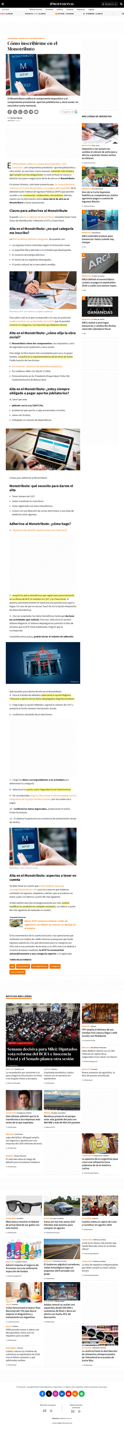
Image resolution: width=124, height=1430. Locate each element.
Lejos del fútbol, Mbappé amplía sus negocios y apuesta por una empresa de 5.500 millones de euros (24, 1140)
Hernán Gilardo (16, 118)
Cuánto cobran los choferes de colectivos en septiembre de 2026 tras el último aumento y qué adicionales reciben (23, 1356)
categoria (55, 966)
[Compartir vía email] (36, 112)
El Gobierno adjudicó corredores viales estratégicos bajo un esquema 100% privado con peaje (62, 1269)
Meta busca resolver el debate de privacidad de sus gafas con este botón (22, 1225)
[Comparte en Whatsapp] (20, 112)
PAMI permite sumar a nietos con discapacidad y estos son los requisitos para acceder (22, 1332)
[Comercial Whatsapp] (79, 1411)
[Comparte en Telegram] (31, 112)
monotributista (17, 972)
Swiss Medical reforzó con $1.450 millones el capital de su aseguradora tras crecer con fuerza (99, 1054)
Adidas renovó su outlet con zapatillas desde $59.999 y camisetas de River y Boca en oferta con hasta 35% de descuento (60, 1311)
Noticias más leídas (19, 996)
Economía (49, 9)
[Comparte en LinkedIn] (25, 112)
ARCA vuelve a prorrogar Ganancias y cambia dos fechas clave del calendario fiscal (99, 326)
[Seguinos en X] (49, 1394)
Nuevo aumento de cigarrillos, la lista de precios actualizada (98, 1074)
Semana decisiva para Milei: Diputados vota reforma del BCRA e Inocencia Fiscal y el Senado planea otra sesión (42, 1053)
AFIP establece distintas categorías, (30, 239)
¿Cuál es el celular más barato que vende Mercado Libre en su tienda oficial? (99, 1246)
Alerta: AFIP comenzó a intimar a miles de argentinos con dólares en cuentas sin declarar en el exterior (50, 925)
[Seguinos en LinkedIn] (62, 1394)
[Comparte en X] (15, 112)
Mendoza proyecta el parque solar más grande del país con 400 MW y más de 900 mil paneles (62, 1119)
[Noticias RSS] (75, 1394)
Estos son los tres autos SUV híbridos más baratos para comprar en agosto (59, 1225)
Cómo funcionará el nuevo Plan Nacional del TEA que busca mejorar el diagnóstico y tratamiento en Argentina (23, 1312)
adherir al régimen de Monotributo (37, 217)
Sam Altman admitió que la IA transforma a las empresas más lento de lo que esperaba (23, 1119)
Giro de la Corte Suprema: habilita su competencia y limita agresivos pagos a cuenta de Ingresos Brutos (100, 197)
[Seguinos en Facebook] (42, 1394)
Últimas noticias (36, 9)
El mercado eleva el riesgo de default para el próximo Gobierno (23, 1161)
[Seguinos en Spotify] (82, 1394)
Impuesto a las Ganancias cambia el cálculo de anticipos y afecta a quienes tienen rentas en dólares (99, 153)
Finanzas (69, 9)
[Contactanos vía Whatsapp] (51, 1410)
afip (12, 966)
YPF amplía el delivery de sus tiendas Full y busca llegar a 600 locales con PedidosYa (99, 1033)
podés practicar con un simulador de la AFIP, (31, 321)
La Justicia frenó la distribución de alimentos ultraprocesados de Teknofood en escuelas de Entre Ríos (99, 1356)
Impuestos (81, 9)
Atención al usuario (48, 1405)
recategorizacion (39, 966)
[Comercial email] (72, 1411)
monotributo (23, 966)
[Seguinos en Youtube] (69, 1394)
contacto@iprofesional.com (62, 1423)
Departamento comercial (76, 1406)
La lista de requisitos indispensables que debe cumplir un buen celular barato (100, 1267)
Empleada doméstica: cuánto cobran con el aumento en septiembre (59, 1075)
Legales (91, 9)
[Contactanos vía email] (44, 1410)
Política (60, 9)
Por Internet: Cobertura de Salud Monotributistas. (37, 366)
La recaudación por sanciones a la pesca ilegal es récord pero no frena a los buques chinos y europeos (24, 1075)
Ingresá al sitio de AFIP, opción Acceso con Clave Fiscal (39, 530)
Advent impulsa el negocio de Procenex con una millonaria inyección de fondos (22, 1268)
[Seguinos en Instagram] (55, 1394)
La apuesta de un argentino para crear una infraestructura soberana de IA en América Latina (100, 1163)
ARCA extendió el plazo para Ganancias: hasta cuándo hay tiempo (98, 239)
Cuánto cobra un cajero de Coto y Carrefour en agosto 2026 (99, 1223)
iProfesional (13, 39)
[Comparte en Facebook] (10, 112)
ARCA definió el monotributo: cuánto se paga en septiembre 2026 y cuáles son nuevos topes (99, 282)
